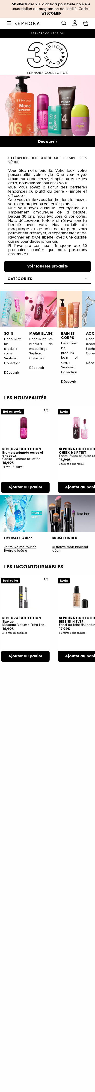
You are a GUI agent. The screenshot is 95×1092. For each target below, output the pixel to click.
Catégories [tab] (20, 278)
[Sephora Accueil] (27, 23)
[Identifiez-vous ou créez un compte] (74, 23)
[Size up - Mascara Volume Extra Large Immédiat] (25, 597)
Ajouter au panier (25, 487)
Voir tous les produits (47, 266)
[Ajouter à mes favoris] (46, 410)
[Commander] (85, 23)
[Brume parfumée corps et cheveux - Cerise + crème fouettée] (25, 428)
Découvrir (47, 141)
